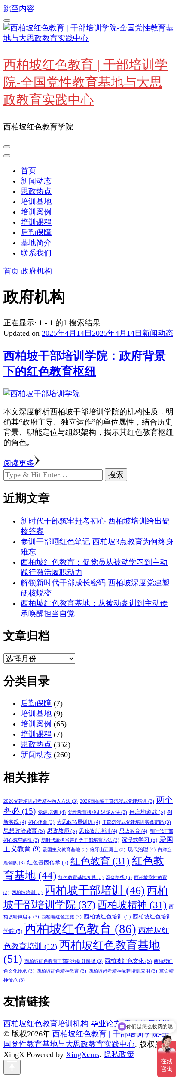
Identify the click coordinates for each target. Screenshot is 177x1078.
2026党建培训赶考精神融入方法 (40, 801)
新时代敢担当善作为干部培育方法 (80, 840)
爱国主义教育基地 (65, 849)
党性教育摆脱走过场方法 (97, 812)
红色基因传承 (47, 862)
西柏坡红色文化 (128, 961)
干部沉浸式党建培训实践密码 (136, 822)
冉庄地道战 (147, 812)
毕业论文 (106, 1023)
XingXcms (82, 1054)
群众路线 (119, 877)
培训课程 (36, 222)
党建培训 (52, 812)
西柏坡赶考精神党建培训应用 (122, 971)
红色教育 (100, 861)
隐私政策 (119, 1054)
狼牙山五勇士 (107, 849)
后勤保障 (36, 232)
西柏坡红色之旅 (61, 917)
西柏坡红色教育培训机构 (45, 1023)
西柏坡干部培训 (95, 890)
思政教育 (133, 831)
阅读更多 (18, 463)
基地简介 (36, 242)
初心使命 (41, 822)
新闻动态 (36, 181)
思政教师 (62, 831)
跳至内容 (18, 8)
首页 (28, 170)
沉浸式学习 (139, 840)
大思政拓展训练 (78, 822)
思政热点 (36, 191)
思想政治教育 (24, 831)
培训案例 (36, 212)
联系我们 (36, 253)
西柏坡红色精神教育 (61, 971)
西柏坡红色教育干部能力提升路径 (63, 961)
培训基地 (36, 201)
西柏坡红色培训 (107, 916)
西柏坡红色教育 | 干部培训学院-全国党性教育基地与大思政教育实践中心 (85, 82)
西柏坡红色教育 (80, 929)
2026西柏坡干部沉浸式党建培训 (117, 801)
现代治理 (142, 849)
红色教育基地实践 (81, 877)
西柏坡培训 (27, 892)
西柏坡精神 (132, 904)
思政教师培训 (98, 831)
